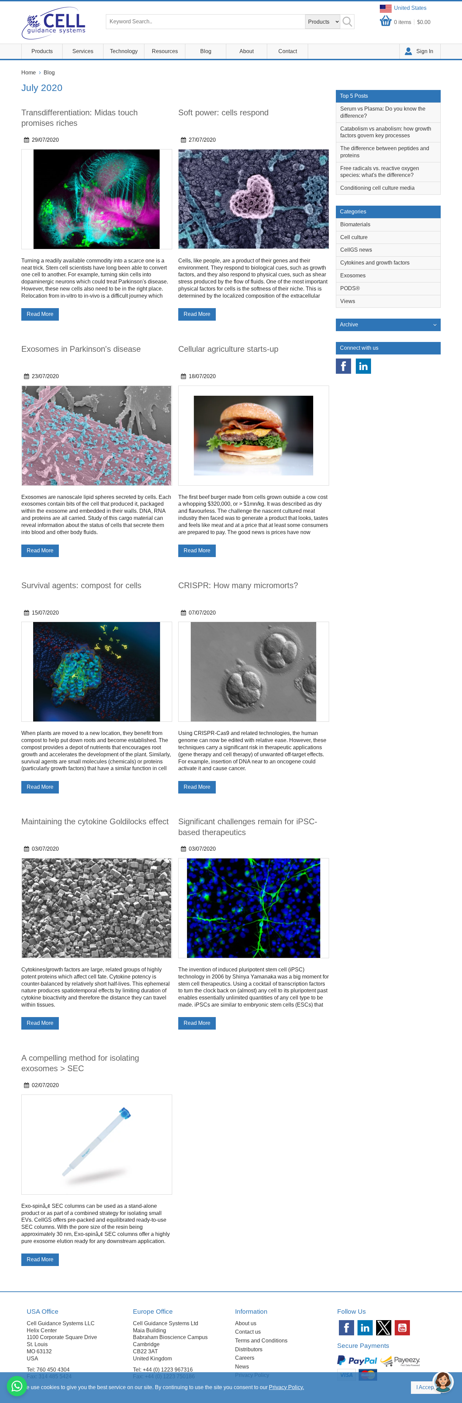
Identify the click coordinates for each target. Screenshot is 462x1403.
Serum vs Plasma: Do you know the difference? (382, 112)
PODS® (350, 288)
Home (28, 72)
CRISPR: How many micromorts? (238, 585)
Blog (205, 51)
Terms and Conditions (261, 1340)
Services (82, 51)
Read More (40, 314)
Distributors (248, 1349)
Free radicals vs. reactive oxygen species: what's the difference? (379, 171)
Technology (124, 51)
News (242, 1367)
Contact (287, 51)
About (246, 51)
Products (42, 51)
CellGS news (356, 250)
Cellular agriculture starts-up (228, 348)
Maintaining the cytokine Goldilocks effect (95, 821)
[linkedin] (363, 366)
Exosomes (353, 275)
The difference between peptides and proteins (384, 151)
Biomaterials (355, 224)
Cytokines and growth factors (375, 263)
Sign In (424, 51)
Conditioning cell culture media (377, 188)
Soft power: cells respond (223, 112)
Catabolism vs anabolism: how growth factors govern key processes (385, 132)
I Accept (425, 1387)
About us (245, 1323)
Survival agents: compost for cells (81, 585)
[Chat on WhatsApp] (17, 1386)
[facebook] (343, 366)
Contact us (248, 1332)
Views (347, 301)
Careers (244, 1358)
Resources (165, 51)
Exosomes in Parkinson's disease (81, 348)
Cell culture (354, 237)
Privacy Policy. (286, 1387)
